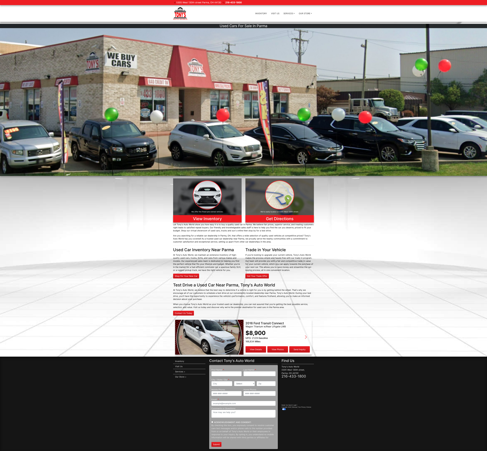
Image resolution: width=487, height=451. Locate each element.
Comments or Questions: (223, 408)
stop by (252, 230)
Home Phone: (250, 389)
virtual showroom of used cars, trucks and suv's (213, 230)
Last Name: (249, 370)
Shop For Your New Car (186, 276)
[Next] (305, 337)
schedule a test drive (216, 293)
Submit (216, 444)
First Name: (216, 370)
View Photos (278, 349)
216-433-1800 (233, 2)
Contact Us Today (183, 313)
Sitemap (294, 407)
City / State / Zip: (219, 379)
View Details (256, 349)
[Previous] (181, 337)
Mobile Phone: (218, 389)
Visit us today (199, 307)
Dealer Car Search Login (289, 405)
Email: (214, 399)
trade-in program (303, 258)
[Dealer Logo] (180, 13)
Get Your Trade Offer (257, 276)
